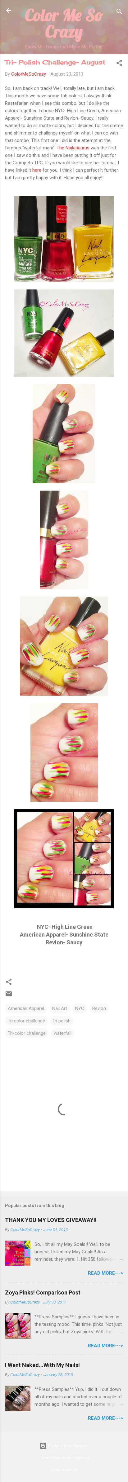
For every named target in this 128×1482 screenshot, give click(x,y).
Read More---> (105, 1273)
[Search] (119, 12)
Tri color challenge (26, 1021)
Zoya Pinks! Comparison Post (42, 1292)
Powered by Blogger (68, 1446)
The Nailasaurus (72, 148)
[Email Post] (8, 996)
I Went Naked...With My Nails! (42, 1365)
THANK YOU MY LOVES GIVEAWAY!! (51, 1220)
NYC (79, 1008)
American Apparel (26, 1008)
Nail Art (59, 1008)
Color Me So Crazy (64, 23)
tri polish (62, 1021)
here (37, 170)
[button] (119, 64)
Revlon (99, 1008)
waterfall (62, 1033)
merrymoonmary (77, 1458)
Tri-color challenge (27, 1033)
